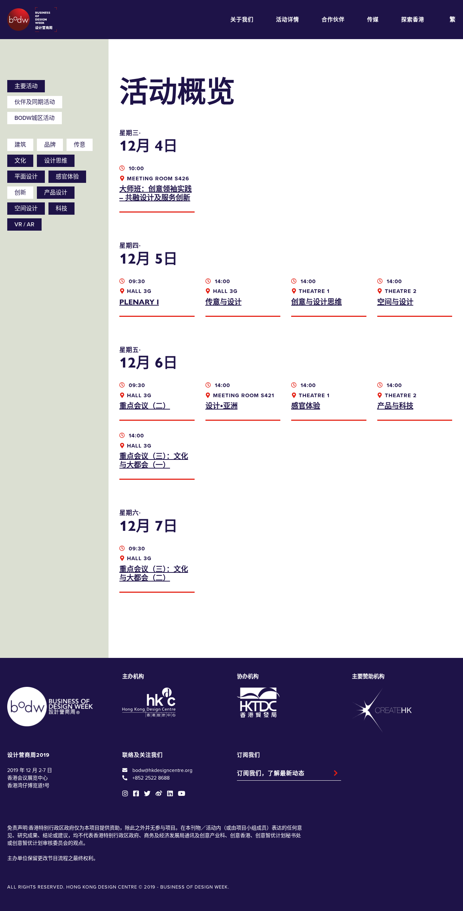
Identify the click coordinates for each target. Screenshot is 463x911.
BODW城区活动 (34, 118)
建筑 (20, 144)
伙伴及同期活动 (34, 102)
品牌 (50, 144)
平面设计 (26, 176)
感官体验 (67, 176)
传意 (79, 144)
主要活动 (26, 86)
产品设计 (55, 192)
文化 (20, 160)
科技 (61, 208)
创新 (20, 192)
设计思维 (55, 160)
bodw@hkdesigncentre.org (162, 770)
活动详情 (287, 19)
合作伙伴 (333, 19)
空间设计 (26, 208)
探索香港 (412, 19)
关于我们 (242, 19)
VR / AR (24, 224)
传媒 (373, 19)
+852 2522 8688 (151, 778)
